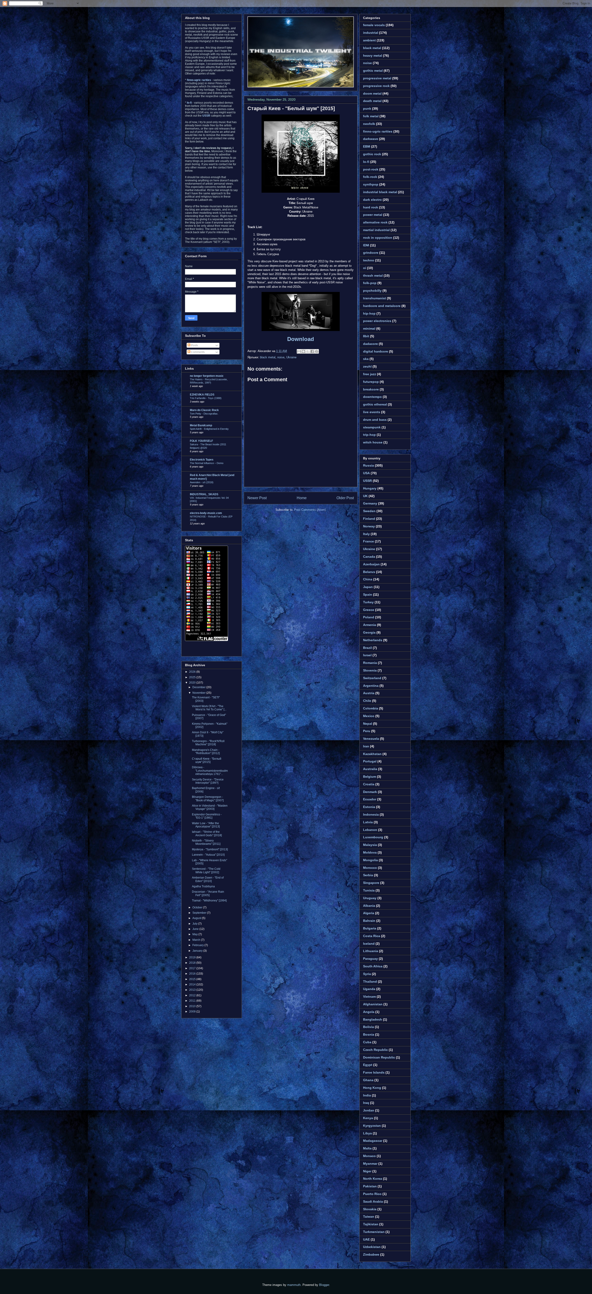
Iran (366, 746)
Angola (368, 1012)
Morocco (370, 868)
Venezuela (371, 738)
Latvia (368, 822)
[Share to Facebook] (312, 351)
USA (366, 473)
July (195, 923)
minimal (369, 328)
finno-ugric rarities (377, 131)
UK (365, 496)
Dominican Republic (379, 1057)
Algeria (368, 913)
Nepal (367, 723)
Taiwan (368, 1216)
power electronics (377, 321)
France (368, 541)
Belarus (369, 572)
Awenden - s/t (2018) (201, 482)
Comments (197, 352)
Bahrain (369, 921)
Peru (366, 731)
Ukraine (291, 357)
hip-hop (369, 313)
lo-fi (366, 162)
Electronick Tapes (201, 459)
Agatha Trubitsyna (203, 886)
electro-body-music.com (206, 513)
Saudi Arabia (373, 1201)
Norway (369, 526)
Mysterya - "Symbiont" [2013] (210, 849)
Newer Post (257, 498)
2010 (192, 1006)
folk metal (371, 116)
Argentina (371, 685)
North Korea (372, 1178)
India (367, 1095)
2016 (192, 973)
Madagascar (372, 1140)
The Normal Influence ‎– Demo (206, 463)
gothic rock (372, 154)
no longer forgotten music (207, 376)
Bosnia (368, 1034)
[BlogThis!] (303, 351)
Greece (368, 610)
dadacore (370, 344)
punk (367, 108)
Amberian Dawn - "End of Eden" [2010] (208, 879)
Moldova (370, 852)
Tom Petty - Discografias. (204, 413)
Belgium (369, 776)
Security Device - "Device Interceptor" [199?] (208, 781)
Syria (367, 974)
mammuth (294, 1285)
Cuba (367, 1042)
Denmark (370, 792)
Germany (370, 503)
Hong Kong (372, 1088)
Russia (368, 465)
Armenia (369, 625)
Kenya (368, 1118)
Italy (366, 534)
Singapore (371, 883)
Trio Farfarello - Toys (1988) (206, 398)
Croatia (368, 784)
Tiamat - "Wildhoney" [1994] (209, 900)
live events (371, 412)
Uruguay (369, 898)
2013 (192, 989)
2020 (192, 682)
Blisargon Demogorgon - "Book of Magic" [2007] (208, 798)
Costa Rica (371, 936)
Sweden (369, 511)
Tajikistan (370, 1224)
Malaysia (370, 845)
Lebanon (370, 830)
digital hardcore (375, 351)
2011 (192, 1000)
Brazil (367, 648)
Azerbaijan (371, 564)
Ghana (368, 1080)
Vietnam (369, 996)
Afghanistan (372, 1004)
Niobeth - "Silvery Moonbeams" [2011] (206, 842)
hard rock (370, 207)
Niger (367, 1171)
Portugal (369, 761)
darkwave (370, 139)
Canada (369, 556)
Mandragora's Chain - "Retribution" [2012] (206, 751)
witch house (372, 442)
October (197, 907)
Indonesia (371, 814)
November (199, 692)
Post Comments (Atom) (310, 509)
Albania (369, 905)
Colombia (370, 708)
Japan (368, 587)
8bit (366, 336)
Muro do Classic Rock (204, 410)
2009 (192, 1011)
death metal (372, 101)
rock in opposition (377, 237)
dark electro (372, 199)
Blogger (324, 1285)
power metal (372, 215)
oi (364, 268)
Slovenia (370, 670)
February (198, 945)
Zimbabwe (371, 1254)
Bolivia (368, 1027)
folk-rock (370, 177)
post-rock (370, 169)
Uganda (369, 989)
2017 (192, 968)
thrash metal (373, 275)
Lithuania (370, 951)
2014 (192, 984)
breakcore (371, 389)
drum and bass (375, 419)
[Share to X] (307, 351)
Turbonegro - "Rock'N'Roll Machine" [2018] (208, 743)
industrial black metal (380, 192)
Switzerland (372, 678)
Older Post (345, 498)
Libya (367, 1133)
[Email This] (299, 351)
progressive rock (376, 86)
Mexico (368, 716)
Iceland (369, 943)
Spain (367, 594)
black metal (267, 357)
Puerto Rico (372, 1194)
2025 (192, 677)
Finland (369, 518)
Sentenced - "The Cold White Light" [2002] (206, 870)
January (197, 950)
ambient (369, 40)
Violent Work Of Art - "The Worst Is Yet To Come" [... (209, 708)
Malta (367, 1148)
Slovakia (369, 1209)
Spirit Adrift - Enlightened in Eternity (209, 428)
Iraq (366, 1103)
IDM (366, 245)
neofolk (369, 124)
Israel (367, 655)
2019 (192, 957)
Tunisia (369, 890)
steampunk (372, 427)
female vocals (374, 25)
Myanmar (370, 1163)
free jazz (369, 374)
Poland (368, 617)
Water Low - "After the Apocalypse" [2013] (206, 825)
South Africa (372, 966)
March (196, 939)
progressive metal (377, 78)
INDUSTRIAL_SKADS (204, 494)
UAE (366, 1239)
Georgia (369, 632)
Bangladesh (372, 1019)
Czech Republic (375, 1050)
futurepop (371, 382)
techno (368, 260)
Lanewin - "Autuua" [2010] (208, 854)
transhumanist (374, 298)
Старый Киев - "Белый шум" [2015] (291, 108)
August (197, 918)
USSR (367, 481)
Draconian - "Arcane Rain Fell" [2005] (208, 893)
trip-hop (369, 434)
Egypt (367, 1065)
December (199, 687)
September (199, 912)
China (367, 579)
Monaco (369, 1156)
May (195, 934)
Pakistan (370, 1186)
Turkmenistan (374, 1232)
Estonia (369, 807)
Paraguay (370, 958)
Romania (370, 663)
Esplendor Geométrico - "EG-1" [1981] (207, 816)
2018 (192, 962)
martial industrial (376, 230)
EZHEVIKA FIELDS (202, 394)
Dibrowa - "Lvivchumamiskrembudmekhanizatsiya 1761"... (210, 771)
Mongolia (370, 860)
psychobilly (372, 290)
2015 (192, 979)
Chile (367, 701)
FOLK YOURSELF (201, 441)
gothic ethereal (375, 404)
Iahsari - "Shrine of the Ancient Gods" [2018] (207, 833)
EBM (366, 146)
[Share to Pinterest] (316, 351)
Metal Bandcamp (201, 425)
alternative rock (375, 222)
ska (366, 359)
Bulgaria (369, 928)
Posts (194, 345)
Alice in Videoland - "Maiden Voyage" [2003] (210, 807)
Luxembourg (373, 837)
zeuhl (367, 366)
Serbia (368, 875)
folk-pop (369, 283)
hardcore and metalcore (382, 306)
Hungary (369, 488)
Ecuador (369, 799)
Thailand (370, 981)
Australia (370, 769)
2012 (192, 995)
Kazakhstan (372, 754)
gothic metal (373, 70)
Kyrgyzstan (372, 1125)
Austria (368, 693)
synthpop (370, 184)
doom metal (372, 93)
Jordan (368, 1110)
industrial (370, 32)
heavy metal (372, 55)
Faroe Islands (374, 1072)
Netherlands (372, 640)
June (195, 929)
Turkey (368, 602)
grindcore (370, 252)
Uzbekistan (372, 1247)
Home (302, 498)
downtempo (372, 397)
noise (280, 357)
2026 (192, 671)
